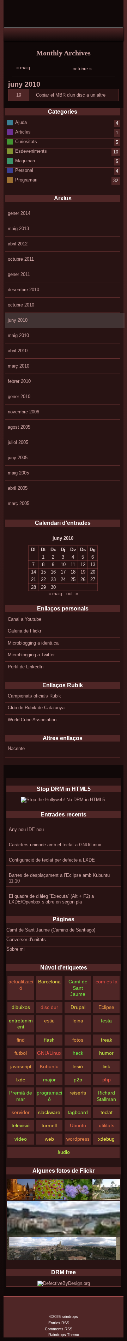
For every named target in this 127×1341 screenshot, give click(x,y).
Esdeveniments (31, 151)
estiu (49, 1021)
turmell (49, 1125)
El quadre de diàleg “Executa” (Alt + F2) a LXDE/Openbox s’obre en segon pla (51, 899)
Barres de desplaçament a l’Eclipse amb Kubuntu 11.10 (59, 878)
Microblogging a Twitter (31, 654)
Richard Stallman (106, 1096)
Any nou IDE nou (26, 829)
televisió (21, 1125)
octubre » (82, 68)
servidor (21, 1112)
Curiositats (26, 141)
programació (49, 1096)
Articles (23, 132)
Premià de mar (20, 1096)
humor (106, 1053)
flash (49, 1040)
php (106, 1079)
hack (78, 1053)
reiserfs (77, 1093)
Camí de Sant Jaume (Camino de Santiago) (50, 930)
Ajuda (21, 122)
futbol (20, 1053)
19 (18, 95)
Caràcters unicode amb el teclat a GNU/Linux (55, 844)
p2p (78, 1079)
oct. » (72, 593)
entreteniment (21, 1024)
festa (106, 1021)
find (21, 1040)
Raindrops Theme (63, 1334)
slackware (49, 1112)
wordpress (78, 1139)
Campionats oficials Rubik (34, 696)
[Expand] (10, 33)
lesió (78, 1066)
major (49, 1079)
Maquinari (25, 160)
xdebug (106, 1139)
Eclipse (106, 1007)
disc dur (49, 1007)
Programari (26, 180)
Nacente (16, 748)
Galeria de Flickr (24, 631)
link (106, 1066)
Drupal (78, 1007)
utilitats (106, 1125)
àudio (64, 1152)
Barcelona (49, 981)
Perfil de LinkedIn (25, 666)
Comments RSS (58, 1329)
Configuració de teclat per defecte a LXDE (52, 860)
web (49, 1139)
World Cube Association (32, 719)
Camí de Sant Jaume (77, 988)
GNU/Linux (49, 1053)
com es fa (106, 981)
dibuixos (21, 1007)
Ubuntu (78, 1125)
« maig (23, 67)
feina (77, 1021)
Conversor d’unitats (26, 939)
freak (106, 1040)
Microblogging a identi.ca (33, 643)
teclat (107, 1112)
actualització (20, 984)
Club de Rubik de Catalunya (36, 707)
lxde (20, 1079)
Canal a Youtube (24, 619)
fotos (77, 1040)
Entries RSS (58, 1323)
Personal (24, 170)
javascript (20, 1066)
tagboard (78, 1112)
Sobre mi (15, 949)
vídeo (20, 1139)
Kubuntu (49, 1066)
